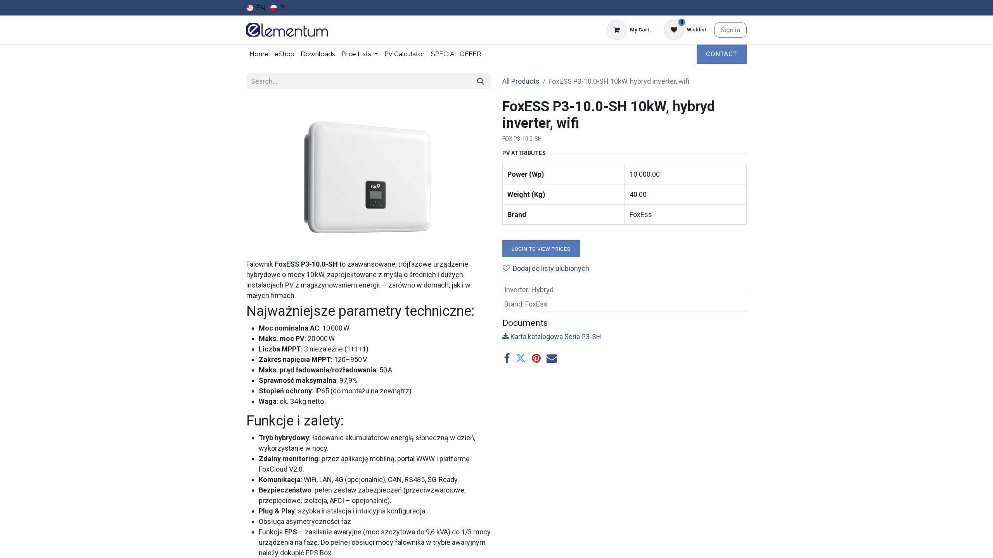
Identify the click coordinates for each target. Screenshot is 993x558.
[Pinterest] (536, 358)
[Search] (481, 81)
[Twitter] (521, 358)
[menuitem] (256, 8)
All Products (521, 81)
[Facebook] (507, 358)
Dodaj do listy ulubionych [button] (551, 268)
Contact (721, 54)
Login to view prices (541, 249)
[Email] (552, 358)
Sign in (730, 30)
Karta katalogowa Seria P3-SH (555, 336)
